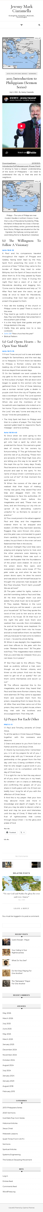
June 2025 (7, 1029)
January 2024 (8, 1076)
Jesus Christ (8, 1128)
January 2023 (8, 1081)
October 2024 (9, 1060)
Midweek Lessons (10, 1134)
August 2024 (8, 1065)
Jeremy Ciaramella (27, 92)
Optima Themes (28, 1208)
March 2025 (8, 1039)
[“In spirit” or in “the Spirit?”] (7, 865)
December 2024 (10, 1050)
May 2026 (7, 1013)
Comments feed (10, 1186)
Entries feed (8, 1181)
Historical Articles (10, 1123)
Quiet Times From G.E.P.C (14, 1139)
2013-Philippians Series (17, 73)
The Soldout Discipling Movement (17, 1160)
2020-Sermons (9, 1113)
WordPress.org (9, 1192)
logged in (18, 916)
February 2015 (9, 1091)
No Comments (21, 856)
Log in (5, 1176)
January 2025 (8, 1044)
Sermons (32, 73)
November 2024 (10, 1055)
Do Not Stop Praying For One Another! (22, 972)
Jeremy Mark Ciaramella (22, 8)
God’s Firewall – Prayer (20, 940)
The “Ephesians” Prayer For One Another (21, 982)
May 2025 (7, 1034)
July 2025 (7, 1023)
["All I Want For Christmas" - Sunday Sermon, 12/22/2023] (35, 865)
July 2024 (7, 1070)
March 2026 (8, 1018)
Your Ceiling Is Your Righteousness (19, 951)
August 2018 (8, 1086)
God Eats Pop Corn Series (14, 1118)
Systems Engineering (12, 1154)
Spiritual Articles (9, 1149)
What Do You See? (19, 960)
